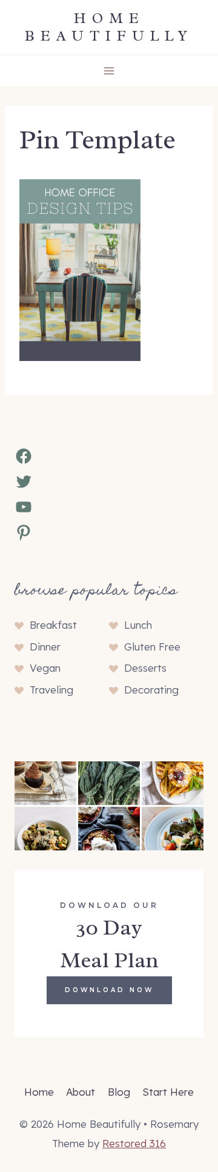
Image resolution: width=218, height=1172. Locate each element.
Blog (119, 1091)
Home (39, 1091)
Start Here (168, 1091)
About (80, 1091)
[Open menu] (109, 70)
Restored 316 (134, 1143)
